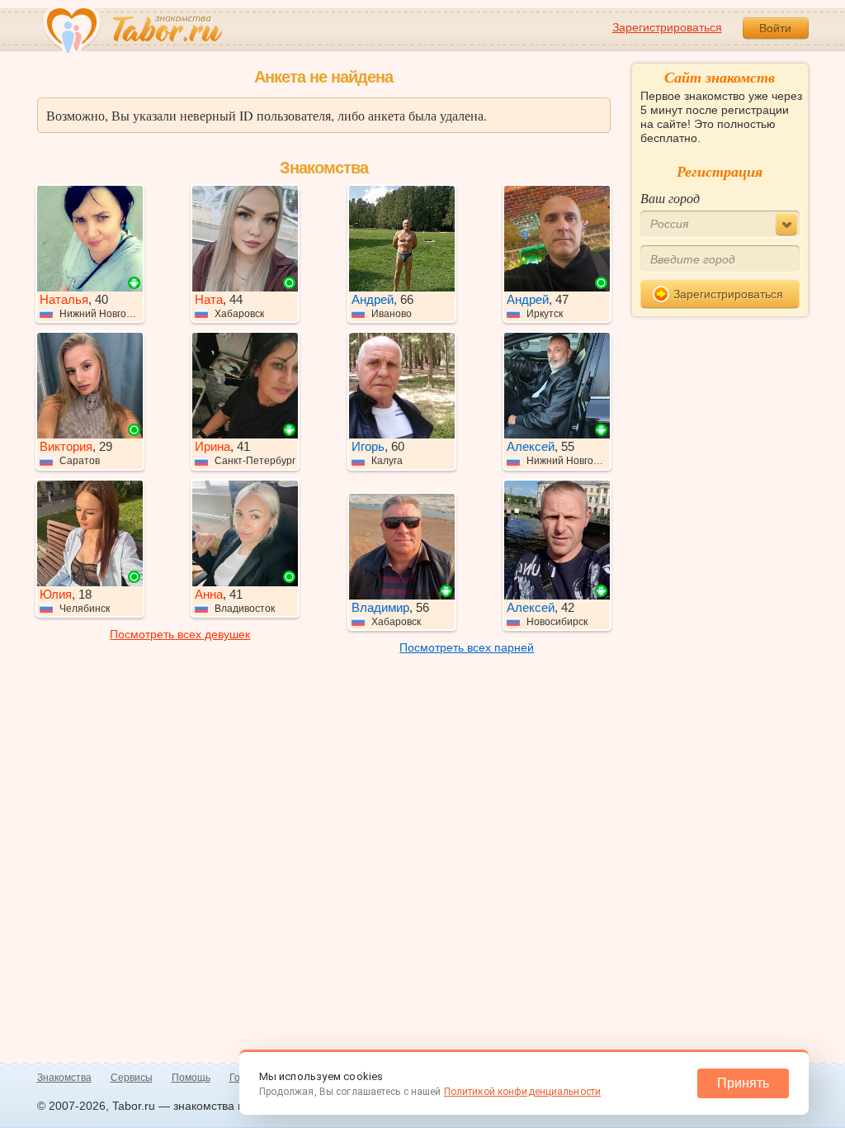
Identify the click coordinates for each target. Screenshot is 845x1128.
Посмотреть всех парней (466, 647)
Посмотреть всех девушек (180, 634)
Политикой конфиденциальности (522, 1091)
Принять (743, 1083)
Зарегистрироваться (667, 27)
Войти (775, 28)
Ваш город (670, 197)
